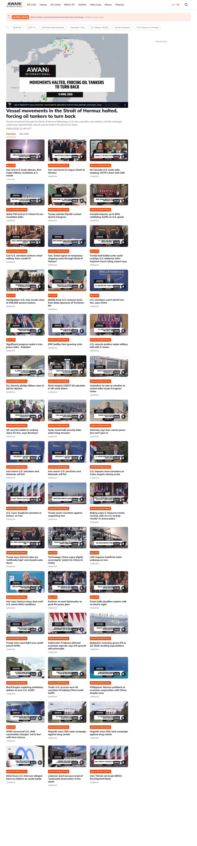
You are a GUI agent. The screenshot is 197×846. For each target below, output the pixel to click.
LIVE (33, 4)
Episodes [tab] (11, 133)
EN (178, 4)
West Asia (95, 4)
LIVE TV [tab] (31, 27)
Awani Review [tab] (122, 27)
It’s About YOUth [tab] (100, 27)
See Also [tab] (24, 133)
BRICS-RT (69, 4)
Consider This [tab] (77, 27)
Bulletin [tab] (17, 27)
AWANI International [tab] (53, 27)
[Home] (14, 4)
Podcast (119, 4)
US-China (55, 4)
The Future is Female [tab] (147, 27)
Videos (43, 4)
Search (186, 4)
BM (173, 4)
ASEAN (82, 4)
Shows (108, 4)
